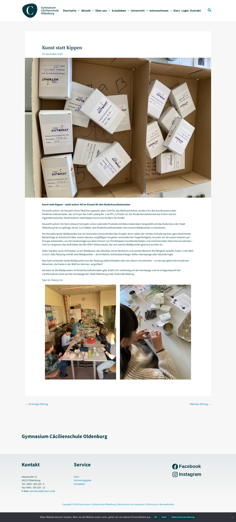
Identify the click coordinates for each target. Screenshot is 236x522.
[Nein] (232, 517)
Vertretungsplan (82, 480)
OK (155, 517)
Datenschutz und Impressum (131, 504)
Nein (164, 517)
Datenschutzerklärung (182, 517)
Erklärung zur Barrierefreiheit (160, 504)
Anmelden (79, 484)
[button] (78, 10)
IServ (76, 477)
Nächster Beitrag (200, 404)
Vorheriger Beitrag (36, 404)
